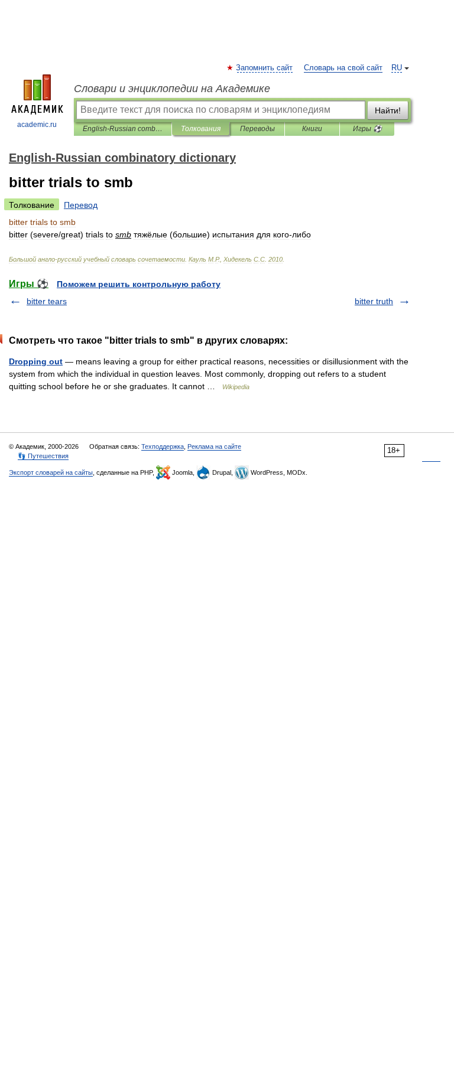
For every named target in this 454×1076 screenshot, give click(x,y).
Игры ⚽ (367, 129)
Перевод (81, 205)
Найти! (388, 110)
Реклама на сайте (214, 446)
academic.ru (37, 124)
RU (396, 68)
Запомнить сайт (265, 68)
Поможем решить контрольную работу (138, 284)
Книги (312, 129)
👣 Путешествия (43, 455)
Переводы (257, 129)
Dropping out (36, 361)
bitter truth (374, 301)
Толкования (200, 129)
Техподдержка (162, 446)
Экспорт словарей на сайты (51, 472)
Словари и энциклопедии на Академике (172, 88)
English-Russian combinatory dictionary (123, 129)
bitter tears (47, 301)
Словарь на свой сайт (343, 68)
